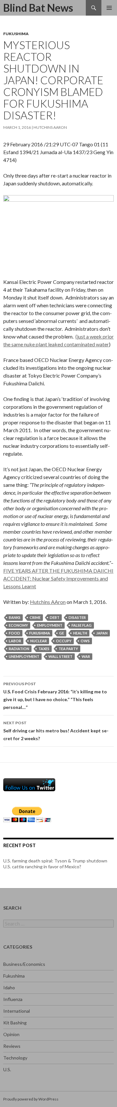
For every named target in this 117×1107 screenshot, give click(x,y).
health (80, 633)
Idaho (9, 987)
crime (35, 617)
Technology (15, 1057)
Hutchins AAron (50, 127)
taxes (43, 649)
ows (85, 641)
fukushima (39, 633)
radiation (19, 649)
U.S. (7, 1069)
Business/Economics (24, 964)
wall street (60, 656)
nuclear (38, 641)
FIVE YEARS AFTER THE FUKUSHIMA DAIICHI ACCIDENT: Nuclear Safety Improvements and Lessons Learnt (58, 578)
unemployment (24, 656)
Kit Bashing (15, 1022)
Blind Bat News (38, 7)
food (14, 633)
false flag (82, 625)
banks (14, 617)
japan (102, 633)
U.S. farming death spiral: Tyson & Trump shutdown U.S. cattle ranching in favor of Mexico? (55, 863)
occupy (64, 641)
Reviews (11, 1046)
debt (54, 617)
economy (18, 625)
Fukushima (16, 33)
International (16, 1011)
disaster (77, 617)
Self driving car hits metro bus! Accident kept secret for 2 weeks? (56, 730)
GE (61, 633)
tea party (68, 649)
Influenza (12, 999)
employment (49, 625)
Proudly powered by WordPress (30, 1099)
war (86, 656)
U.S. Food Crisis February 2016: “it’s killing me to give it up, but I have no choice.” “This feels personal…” (55, 695)
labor (15, 641)
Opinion (11, 1034)
